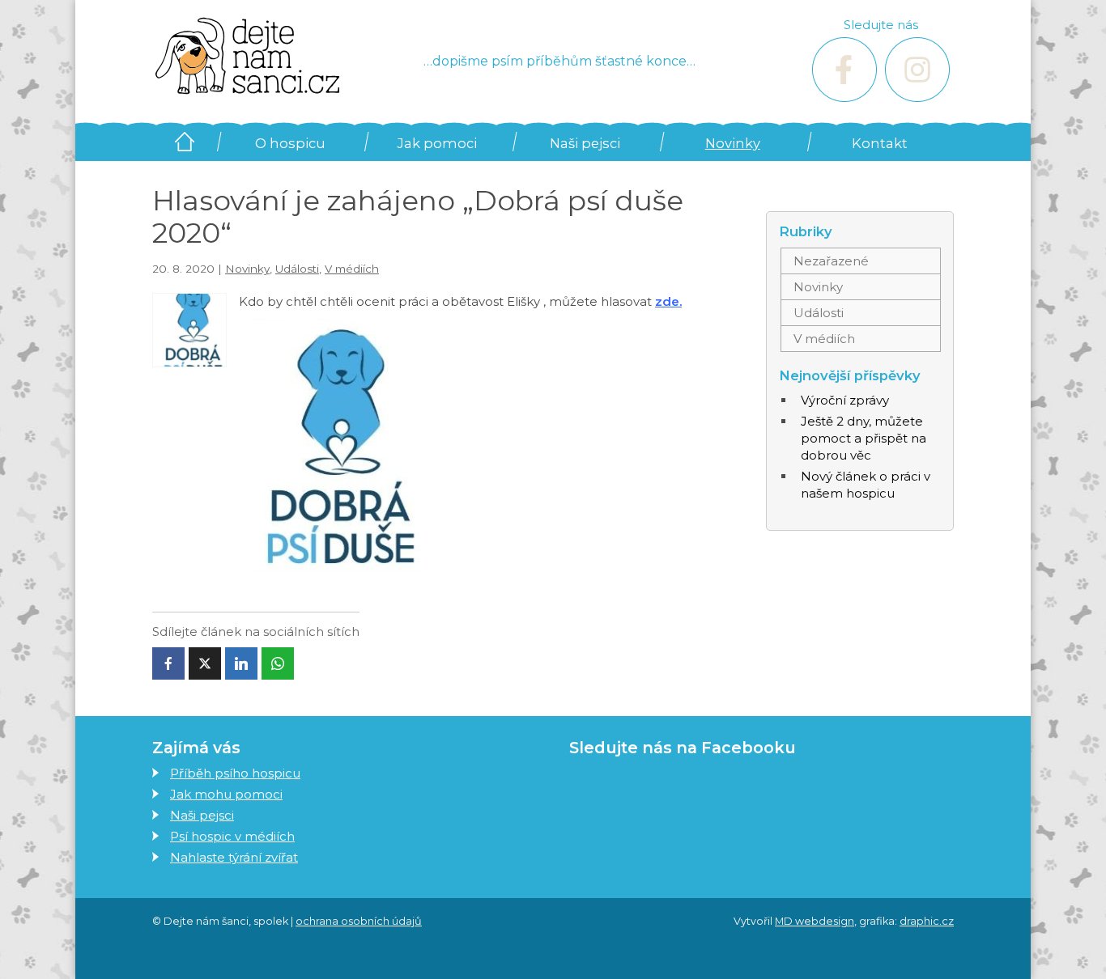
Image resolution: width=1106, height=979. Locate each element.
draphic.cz (927, 921)
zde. (668, 301)
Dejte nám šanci (184, 141)
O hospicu (290, 143)
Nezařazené (831, 261)
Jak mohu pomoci (226, 794)
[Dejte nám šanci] (247, 56)
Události (297, 268)
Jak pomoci (437, 143)
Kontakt (880, 143)
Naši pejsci (585, 143)
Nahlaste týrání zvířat (234, 857)
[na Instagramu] (917, 69)
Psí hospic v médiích (232, 836)
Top (1067, 940)
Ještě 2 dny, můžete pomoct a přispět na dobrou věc (863, 438)
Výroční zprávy (845, 400)
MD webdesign (814, 921)
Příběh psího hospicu (235, 773)
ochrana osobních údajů (359, 921)
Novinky (732, 143)
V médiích (352, 268)
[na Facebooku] (844, 69)
